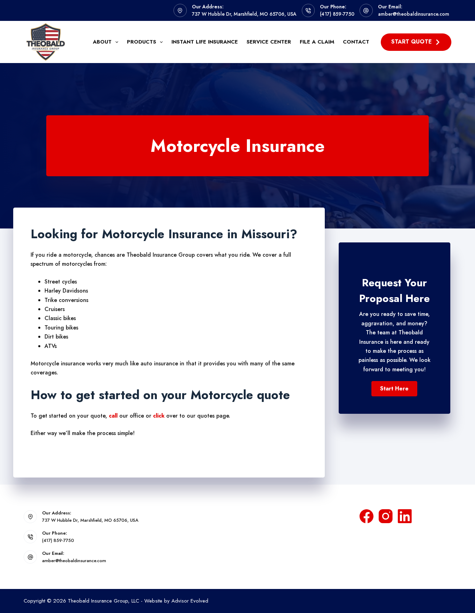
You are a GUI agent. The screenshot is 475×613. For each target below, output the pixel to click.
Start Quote (411, 42)
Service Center (269, 42)
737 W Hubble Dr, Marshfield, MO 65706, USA (244, 13)
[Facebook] (366, 516)
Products (141, 42)
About (102, 42)
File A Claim (317, 42)
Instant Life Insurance (204, 42)
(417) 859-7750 (337, 13)
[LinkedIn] (405, 516)
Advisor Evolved (189, 601)
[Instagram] (386, 516)
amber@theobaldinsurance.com (413, 13)
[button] (394, 388)
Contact (356, 42)
